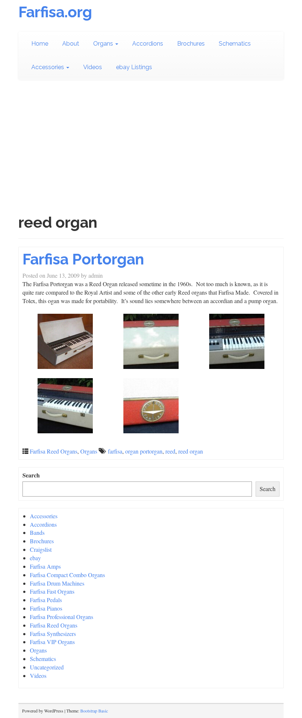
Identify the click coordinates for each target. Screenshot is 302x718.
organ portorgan (143, 451)
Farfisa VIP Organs (52, 642)
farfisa (115, 451)
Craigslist (41, 549)
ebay (35, 558)
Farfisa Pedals (46, 600)
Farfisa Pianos (46, 608)
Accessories (48, 67)
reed (170, 451)
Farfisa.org (55, 12)
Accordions (147, 43)
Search (31, 475)
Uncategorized (47, 667)
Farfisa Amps (45, 566)
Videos (92, 67)
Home (39, 43)
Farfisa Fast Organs (52, 591)
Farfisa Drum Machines (57, 583)
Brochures (191, 43)
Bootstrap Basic (94, 711)
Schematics (235, 43)
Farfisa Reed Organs (53, 451)
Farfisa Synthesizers (53, 633)
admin (95, 275)
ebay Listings (134, 67)
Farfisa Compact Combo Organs (67, 575)
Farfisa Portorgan (83, 259)
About (70, 43)
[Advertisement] (151, 142)
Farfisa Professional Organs (61, 617)
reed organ (190, 451)
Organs (104, 43)
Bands (37, 532)
